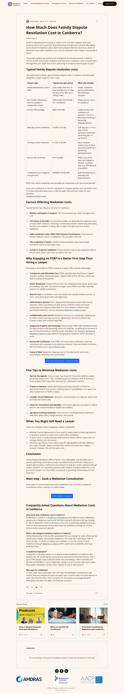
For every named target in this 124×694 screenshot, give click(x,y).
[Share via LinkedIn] (36, 587)
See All (105, 604)
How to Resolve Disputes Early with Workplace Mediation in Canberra (30, 628)
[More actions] (97, 21)
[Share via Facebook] (27, 587)
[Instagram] (57, 671)
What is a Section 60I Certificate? (59, 628)
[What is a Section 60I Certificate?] (62, 615)
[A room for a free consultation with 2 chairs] (93, 615)
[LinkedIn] (66, 671)
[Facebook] (61, 671)
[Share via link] (41, 587)
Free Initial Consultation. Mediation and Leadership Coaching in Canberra (93, 628)
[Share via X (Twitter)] (32, 587)
